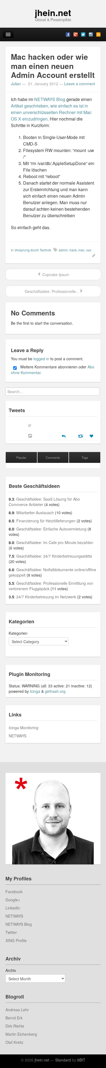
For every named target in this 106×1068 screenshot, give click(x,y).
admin (63, 250)
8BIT (81, 1060)
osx (88, 250)
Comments (53, 457)
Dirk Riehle (14, 1026)
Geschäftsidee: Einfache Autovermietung (51, 529)
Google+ (12, 899)
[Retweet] (81, 436)
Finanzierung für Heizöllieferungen (46, 520)
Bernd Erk (14, 1017)
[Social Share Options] (31, 436)
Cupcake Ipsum (55, 274)
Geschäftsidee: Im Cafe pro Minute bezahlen (54, 542)
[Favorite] (92, 436)
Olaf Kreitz (14, 1042)
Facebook (14, 891)
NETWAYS (17, 735)
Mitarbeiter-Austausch (35, 512)
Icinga (35, 691)
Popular (21, 457)
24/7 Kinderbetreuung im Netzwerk (46, 596)
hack (73, 250)
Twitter (11, 932)
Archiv (10, 970)
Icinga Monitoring (23, 727)
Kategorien (18, 633)
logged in (41, 358)
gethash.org (55, 691)
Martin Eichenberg (21, 1034)
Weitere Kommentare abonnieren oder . (52, 369)
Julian (16, 83)
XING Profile (16, 940)
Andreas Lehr (17, 1009)
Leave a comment (79, 83)
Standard (63, 1060)
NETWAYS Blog (49, 99)
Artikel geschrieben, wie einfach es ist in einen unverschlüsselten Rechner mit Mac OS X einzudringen (51, 112)
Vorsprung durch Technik (32, 250)
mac (81, 250)
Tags (85, 457)
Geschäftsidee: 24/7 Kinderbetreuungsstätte (54, 556)
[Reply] (64, 436)
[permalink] (92, 255)
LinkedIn (12, 908)
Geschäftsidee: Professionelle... (51, 291)
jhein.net (53, 12)
